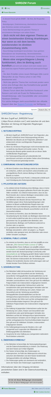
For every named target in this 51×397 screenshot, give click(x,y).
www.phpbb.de (11, 254)
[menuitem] (7, 8)
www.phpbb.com (12, 249)
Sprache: (34, 109)
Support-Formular (25, 104)
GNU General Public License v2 (25, 245)
